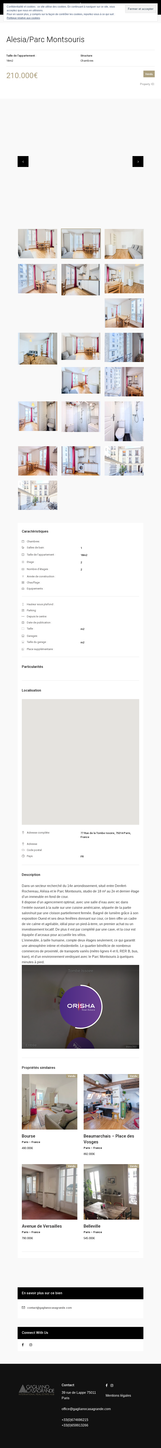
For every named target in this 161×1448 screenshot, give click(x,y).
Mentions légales (118, 1395)
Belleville (92, 1226)
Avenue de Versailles (42, 1226)
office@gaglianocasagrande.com (86, 1409)
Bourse (28, 1136)
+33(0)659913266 (75, 1425)
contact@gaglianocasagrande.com (49, 1307)
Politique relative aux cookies (23, 18)
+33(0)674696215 (75, 1420)
